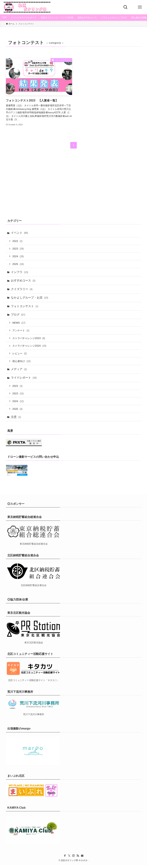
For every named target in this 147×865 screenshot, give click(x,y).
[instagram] (73, 855)
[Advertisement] (73, 186)
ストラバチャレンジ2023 (28, 338)
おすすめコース (23, 280)
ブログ (18, 314)
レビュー (19, 353)
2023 (18, 248)
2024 (18, 256)
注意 (16, 416)
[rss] (77, 855)
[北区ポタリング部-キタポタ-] (27, 7)
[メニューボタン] (140, 7)
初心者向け (21, 361)
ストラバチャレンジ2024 (29, 345)
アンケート (20, 330)
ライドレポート (24, 377)
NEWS (18, 322)
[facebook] (65, 855)
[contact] (82, 855)
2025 (18, 264)
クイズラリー (21, 289)
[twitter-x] (69, 855)
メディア (19, 369)
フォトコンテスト (24, 306)
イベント (19, 232)
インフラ (19, 272)
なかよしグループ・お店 (29, 297)
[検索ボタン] (125, 7)
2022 (17, 241)
